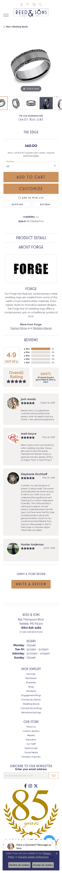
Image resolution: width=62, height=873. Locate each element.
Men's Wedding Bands (17, 27)
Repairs (31, 735)
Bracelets (31, 682)
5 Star (27, 349)
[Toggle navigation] (6, 15)
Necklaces (31, 678)
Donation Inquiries (31, 756)
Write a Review (31, 584)
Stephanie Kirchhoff (34, 474)
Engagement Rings (31, 695)
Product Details (31, 237)
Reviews (31, 339)
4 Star (27, 352)
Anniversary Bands (31, 699)
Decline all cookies (19, 865)
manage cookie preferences (33, 856)
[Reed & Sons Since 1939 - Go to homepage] (31, 10)
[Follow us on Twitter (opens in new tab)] (36, 786)
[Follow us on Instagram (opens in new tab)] (30, 786)
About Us (31, 726)
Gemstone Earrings (31, 712)
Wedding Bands (42, 328)
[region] (31, 65)
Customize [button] (31, 188)
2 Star (27, 359)
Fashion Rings (19, 328)
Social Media (31, 752)
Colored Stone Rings (31, 708)
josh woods (28, 399)
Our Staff (31, 744)
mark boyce (29, 433)
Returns (45, 204)
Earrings (31, 674)
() (53, 349)
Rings (31, 686)
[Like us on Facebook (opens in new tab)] (25, 786)
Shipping (17, 204)
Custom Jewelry (31, 731)
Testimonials (31, 748)
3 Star (27, 355)
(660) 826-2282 (31, 119)
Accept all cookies (43, 865)
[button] (21, 4)
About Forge (31, 247)
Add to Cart (31, 177)
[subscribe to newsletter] (54, 775)
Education (31, 739)
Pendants (31, 691)
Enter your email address (31, 769)
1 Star (27, 362)
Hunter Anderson (32, 544)
